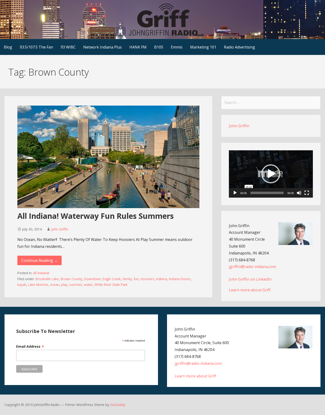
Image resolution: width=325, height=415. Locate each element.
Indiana (161, 279)
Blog (8, 47)
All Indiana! (41, 273)
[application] (271, 174)
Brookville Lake (47, 279)
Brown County (71, 279)
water (88, 284)
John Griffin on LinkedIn (250, 279)
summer (75, 284)
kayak (21, 284)
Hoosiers (147, 279)
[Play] (235, 192)
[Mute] (299, 192)
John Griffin (59, 229)
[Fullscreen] (306, 192)
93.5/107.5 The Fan (36, 47)
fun (136, 279)
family (127, 279)
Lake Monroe (38, 284)
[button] (270, 173)
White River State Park (111, 284)
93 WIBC (68, 47)
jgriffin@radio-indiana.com (252, 266)
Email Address (30, 346)
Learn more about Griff (249, 290)
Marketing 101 (203, 47)
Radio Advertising (239, 47)
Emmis (176, 47)
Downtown (92, 279)
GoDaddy (117, 404)
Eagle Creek (112, 279)
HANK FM (138, 47)
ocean (54, 284)
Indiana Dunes (180, 279)
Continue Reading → (39, 260)
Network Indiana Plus (102, 47)
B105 (158, 47)
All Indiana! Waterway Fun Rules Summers (95, 216)
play (64, 284)
